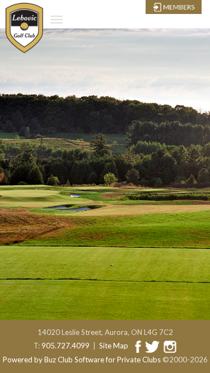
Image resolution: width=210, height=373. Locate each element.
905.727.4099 (65, 345)
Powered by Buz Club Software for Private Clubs (82, 359)
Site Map (113, 345)
